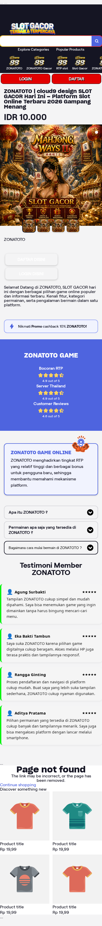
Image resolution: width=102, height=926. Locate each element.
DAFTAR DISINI (31, 259)
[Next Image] (98, 176)
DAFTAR (76, 79)
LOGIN (25, 79)
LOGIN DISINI (31, 274)
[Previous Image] (4, 176)
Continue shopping (18, 785)
